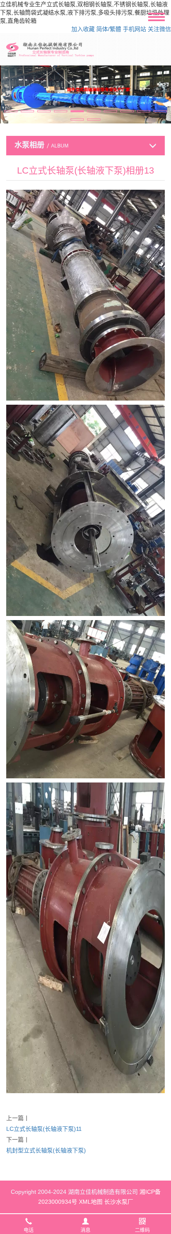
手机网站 (134, 29)
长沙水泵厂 (118, 1201)
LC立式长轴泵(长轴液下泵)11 (44, 1128)
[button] (10, 111)
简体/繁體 (108, 29)
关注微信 (159, 29)
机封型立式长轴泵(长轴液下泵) (46, 1150)
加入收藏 (83, 29)
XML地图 (91, 1201)
